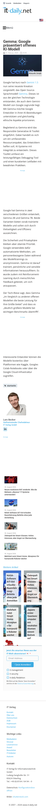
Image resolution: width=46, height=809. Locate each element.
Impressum (11, 723)
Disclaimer (11, 727)
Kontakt (10, 712)
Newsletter (11, 750)
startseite (11, 385)
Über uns (10, 715)
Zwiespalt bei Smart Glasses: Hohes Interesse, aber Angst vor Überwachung (32, 588)
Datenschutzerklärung (25, 683)
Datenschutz (12, 718)
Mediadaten (12, 739)
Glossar (10, 742)
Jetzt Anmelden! (23, 664)
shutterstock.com (20, 796)
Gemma (23, 93)
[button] (8, 28)
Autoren (10, 756)
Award (9, 747)
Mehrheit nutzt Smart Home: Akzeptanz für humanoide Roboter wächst (12, 622)
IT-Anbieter (11, 753)
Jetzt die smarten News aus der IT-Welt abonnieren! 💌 (22, 652)
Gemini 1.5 (32, 82)
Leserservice (12, 745)
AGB (8, 721)
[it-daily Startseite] (22, 10)
